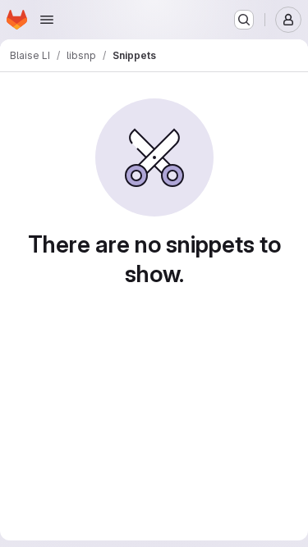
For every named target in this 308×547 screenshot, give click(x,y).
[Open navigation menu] (47, 20)
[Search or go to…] (244, 20)
